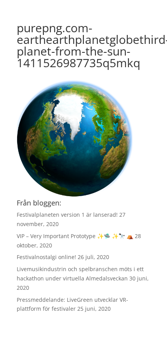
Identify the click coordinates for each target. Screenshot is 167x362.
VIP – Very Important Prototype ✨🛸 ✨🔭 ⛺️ (75, 236)
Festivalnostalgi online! (46, 257)
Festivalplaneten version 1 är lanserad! (67, 214)
